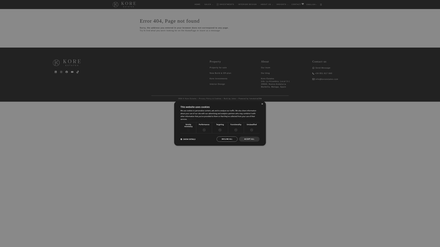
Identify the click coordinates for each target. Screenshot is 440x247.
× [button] (262, 104)
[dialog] (220, 123)
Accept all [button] (249, 139)
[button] (187, 139)
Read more (192, 119)
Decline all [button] (227, 139)
